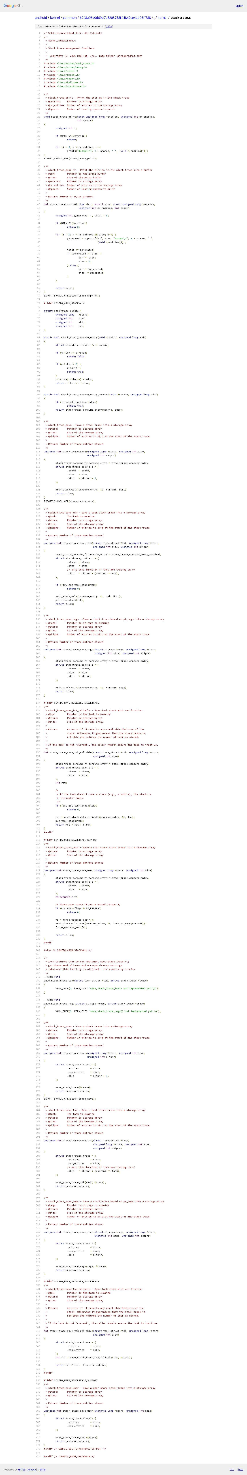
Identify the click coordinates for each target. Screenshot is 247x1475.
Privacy (31, 1469)
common (70, 17)
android (41, 17)
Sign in (239, 5)
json (240, 1469)
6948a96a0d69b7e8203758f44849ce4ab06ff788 (115, 17)
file (109, 26)
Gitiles (21, 1469)
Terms (42, 1469)
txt (232, 1469)
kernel (55, 17)
